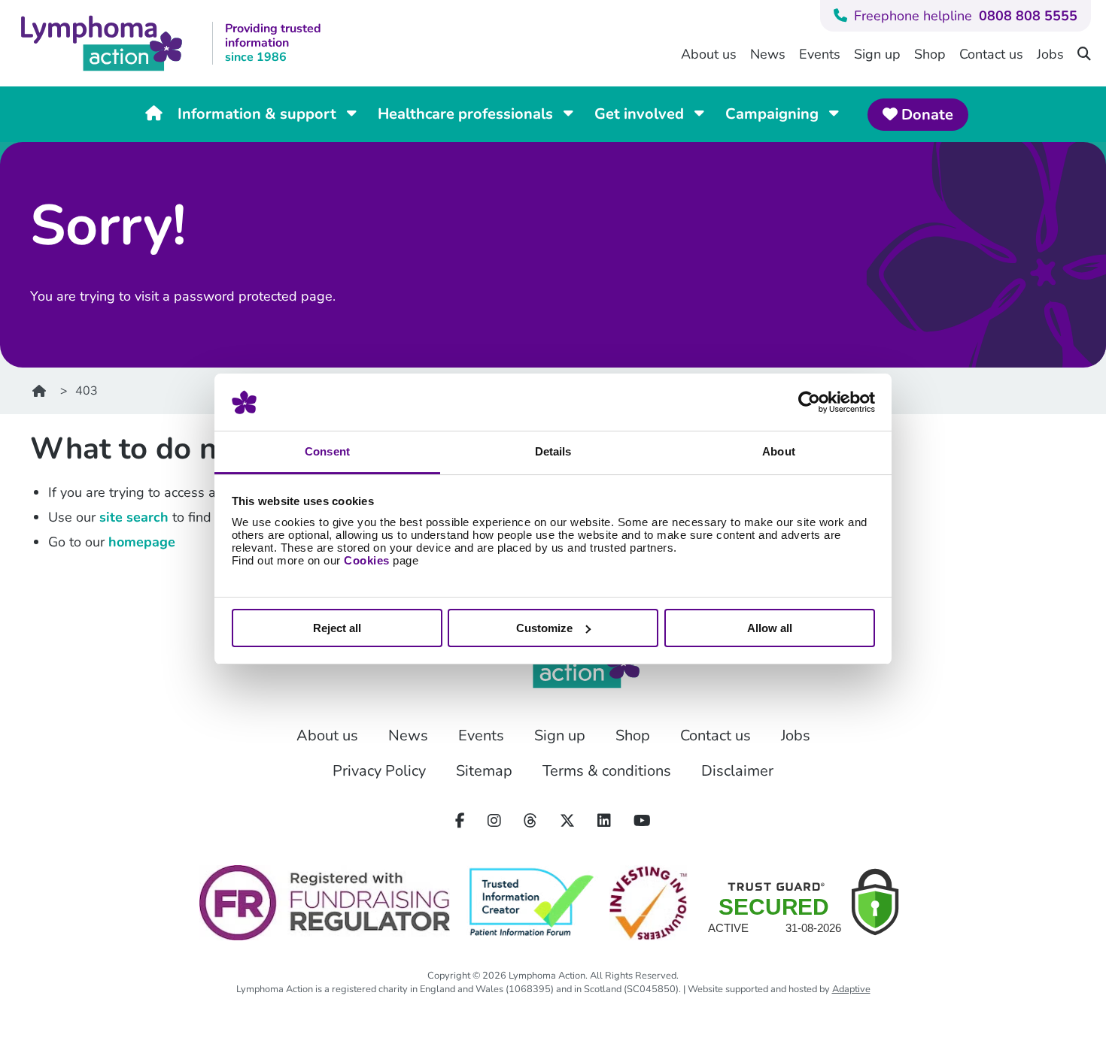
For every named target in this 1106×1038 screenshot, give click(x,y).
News (767, 54)
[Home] (49, 391)
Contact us (991, 54)
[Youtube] (642, 821)
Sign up (877, 54)
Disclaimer (737, 771)
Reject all (337, 628)
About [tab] (778, 451)
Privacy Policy (379, 771)
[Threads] (530, 821)
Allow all (769, 628)
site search (134, 517)
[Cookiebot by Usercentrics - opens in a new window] (809, 402)
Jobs (1050, 54)
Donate (925, 114)
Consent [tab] (327, 451)
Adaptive (851, 989)
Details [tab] (553, 451)
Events (819, 54)
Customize (544, 628)
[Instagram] (494, 821)
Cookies (367, 560)
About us (709, 54)
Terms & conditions (606, 771)
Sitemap (484, 771)
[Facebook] (460, 821)
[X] (567, 821)
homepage (141, 542)
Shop (930, 54)
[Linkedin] (604, 821)
